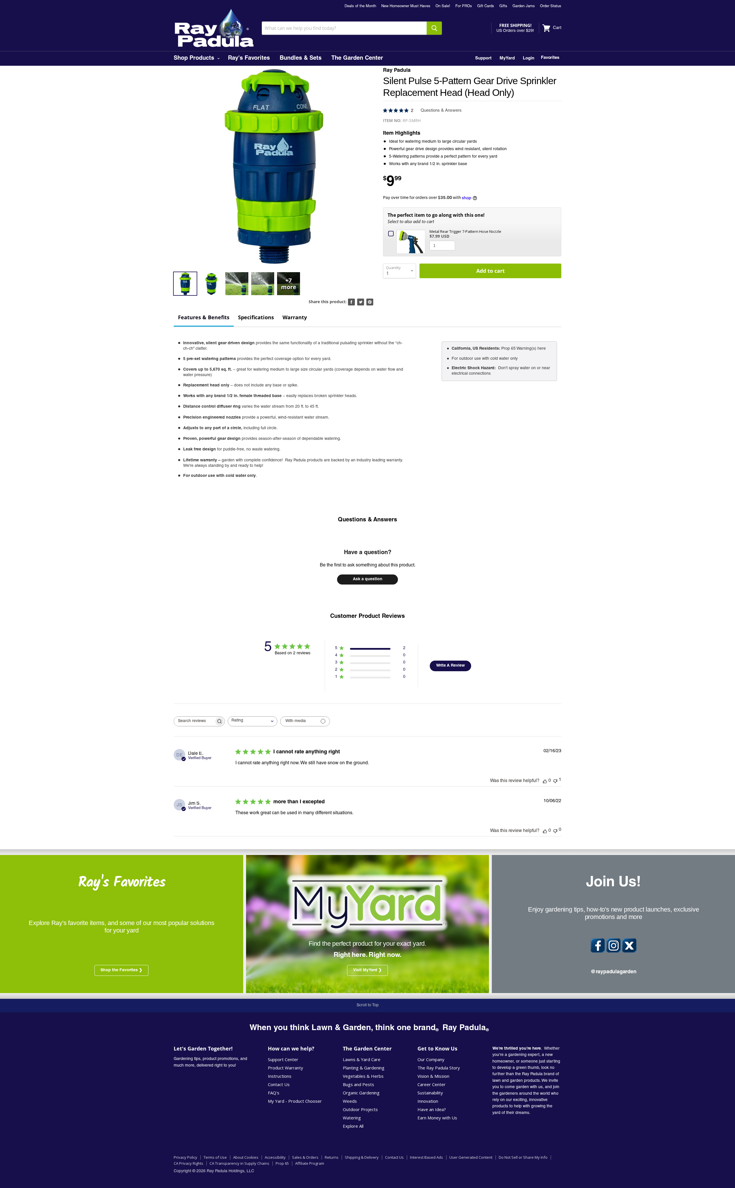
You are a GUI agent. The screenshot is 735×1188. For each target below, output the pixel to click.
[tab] (204, 318)
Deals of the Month (360, 6)
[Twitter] (629, 945)
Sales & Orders (305, 1157)
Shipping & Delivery (362, 1157)
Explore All (353, 1126)
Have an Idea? (431, 1109)
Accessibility (275, 1157)
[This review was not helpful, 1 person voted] (555, 780)
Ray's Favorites (249, 58)
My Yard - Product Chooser (295, 1101)
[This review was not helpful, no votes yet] (555, 830)
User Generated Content (470, 1157)
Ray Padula (397, 70)
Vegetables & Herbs (363, 1076)
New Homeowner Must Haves (405, 6)
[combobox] (252, 721)
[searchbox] (194, 721)
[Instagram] (613, 945)
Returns (332, 1157)
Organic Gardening (361, 1093)
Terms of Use (215, 1157)
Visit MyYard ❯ (367, 970)
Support (483, 58)
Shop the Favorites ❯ (121, 970)
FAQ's (273, 1093)
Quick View (412, 241)
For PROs (463, 6)
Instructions (279, 1076)
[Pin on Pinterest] (369, 302)
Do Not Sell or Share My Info (523, 1157)
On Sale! (443, 6)
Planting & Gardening (363, 1068)
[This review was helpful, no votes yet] (545, 781)
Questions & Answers (367, 520)
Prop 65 (282, 1163)
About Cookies (245, 1157)
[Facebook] (598, 945)
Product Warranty (285, 1068)
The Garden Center (357, 58)
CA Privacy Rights (188, 1163)
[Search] (434, 28)
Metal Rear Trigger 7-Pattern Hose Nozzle (465, 231)
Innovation (427, 1101)
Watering (352, 1118)
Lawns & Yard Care (361, 1059)
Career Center (431, 1084)
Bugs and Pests (358, 1084)
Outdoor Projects (360, 1109)
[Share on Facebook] (351, 302)
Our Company (430, 1059)
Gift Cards (485, 6)
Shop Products (195, 58)
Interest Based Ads (426, 1157)
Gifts (503, 6)
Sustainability (430, 1093)
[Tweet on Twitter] (360, 302)
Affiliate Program (309, 1163)
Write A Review (450, 666)
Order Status (550, 6)
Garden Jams (523, 6)
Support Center (283, 1059)
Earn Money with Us (437, 1118)
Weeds (350, 1101)
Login (528, 58)
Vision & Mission (433, 1076)
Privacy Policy (185, 1157)
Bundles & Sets (301, 58)
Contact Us (279, 1084)
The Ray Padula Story (438, 1068)
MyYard (507, 58)
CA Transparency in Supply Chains (239, 1163)
